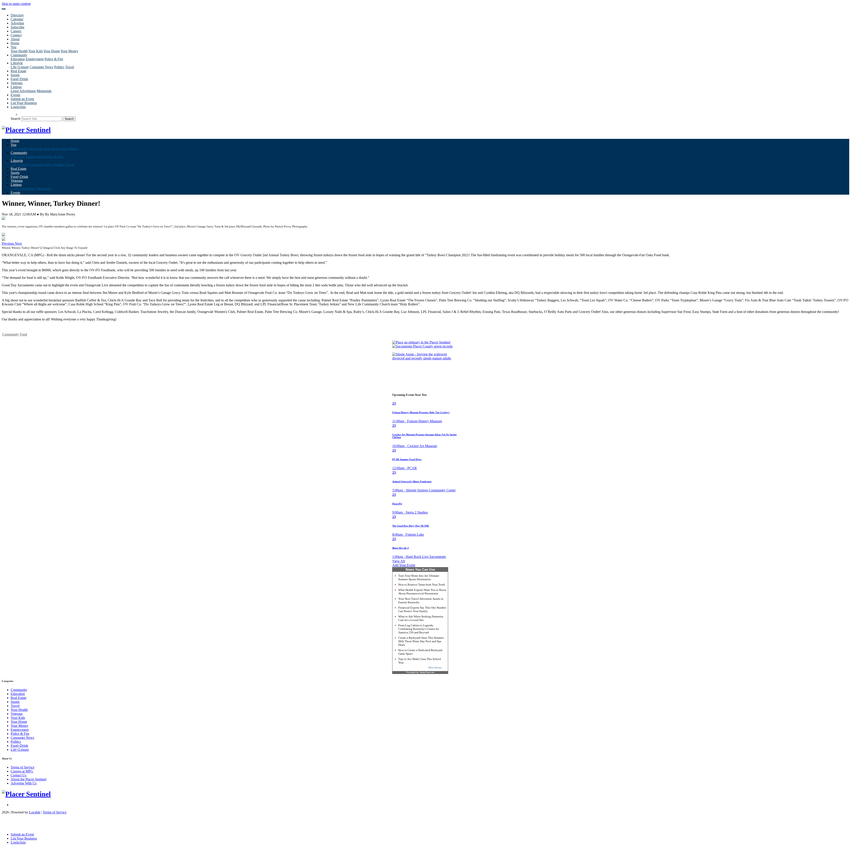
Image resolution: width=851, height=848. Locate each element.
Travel (69, 67)
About (15, 39)
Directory (17, 15)
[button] (8, 243)
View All (398, 561)
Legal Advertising (23, 91)
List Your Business (24, 103)
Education (18, 59)
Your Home (51, 51)
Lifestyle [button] (17, 63)
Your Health (19, 51)
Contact (16, 35)
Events (15, 95)
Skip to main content (16, 4)
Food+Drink (19, 79)
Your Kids (35, 51)
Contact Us (18, 775)
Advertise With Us (24, 783)
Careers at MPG (22, 771)
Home (15, 43)
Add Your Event (403, 565)
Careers (16, 31)
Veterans (17, 83)
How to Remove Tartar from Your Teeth (421, 584)
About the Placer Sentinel (28, 779)
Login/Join (18, 107)
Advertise (17, 23)
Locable (34, 812)
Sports (15, 75)
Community (10, 334)
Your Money (69, 51)
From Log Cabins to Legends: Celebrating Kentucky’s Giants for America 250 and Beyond (418, 629)
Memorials (44, 91)
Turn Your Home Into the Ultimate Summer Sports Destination (418, 577)
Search (15, 118)
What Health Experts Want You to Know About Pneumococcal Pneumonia (422, 591)
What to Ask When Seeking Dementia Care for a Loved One (420, 618)
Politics (59, 67)
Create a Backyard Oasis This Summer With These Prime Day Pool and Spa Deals (421, 641)
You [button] (13, 47)
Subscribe (17, 27)
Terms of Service (22, 767)
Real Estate (18, 71)
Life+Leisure (20, 67)
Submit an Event (22, 99)
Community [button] (19, 55)
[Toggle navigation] (3, 9)
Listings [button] (16, 87)
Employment (35, 59)
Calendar (17, 19)
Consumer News (41, 67)
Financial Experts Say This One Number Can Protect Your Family (422, 609)
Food (23, 334)
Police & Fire (54, 59)
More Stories (434, 667)
